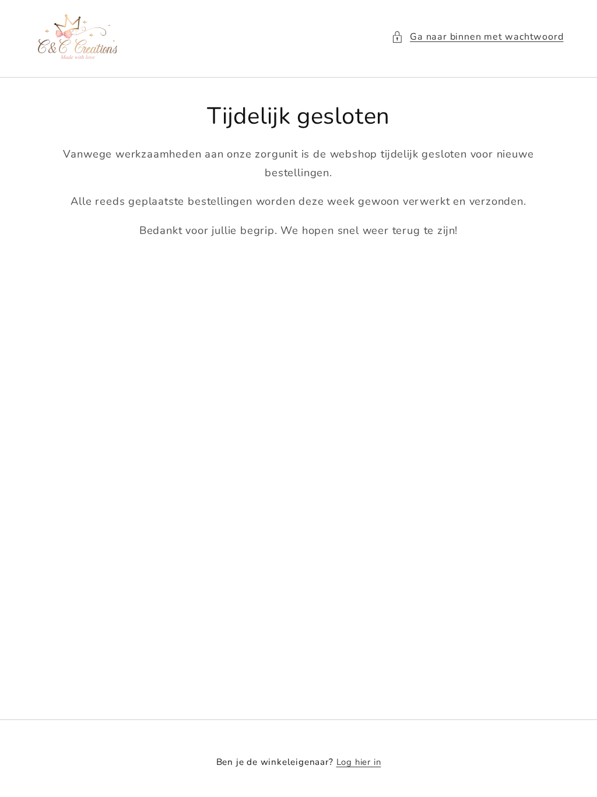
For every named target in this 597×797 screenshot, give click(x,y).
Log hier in (358, 762)
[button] (477, 37)
